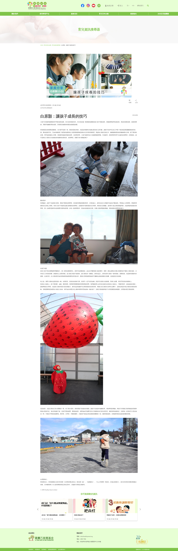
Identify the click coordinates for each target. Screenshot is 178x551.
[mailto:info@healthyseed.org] (99, 5)
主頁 (41, 45)
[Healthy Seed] (37, 6)
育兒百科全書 (47, 45)
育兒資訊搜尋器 (56, 45)
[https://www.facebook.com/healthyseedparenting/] (82, 5)
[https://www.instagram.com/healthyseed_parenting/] (88, 5)
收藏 (130, 102)
